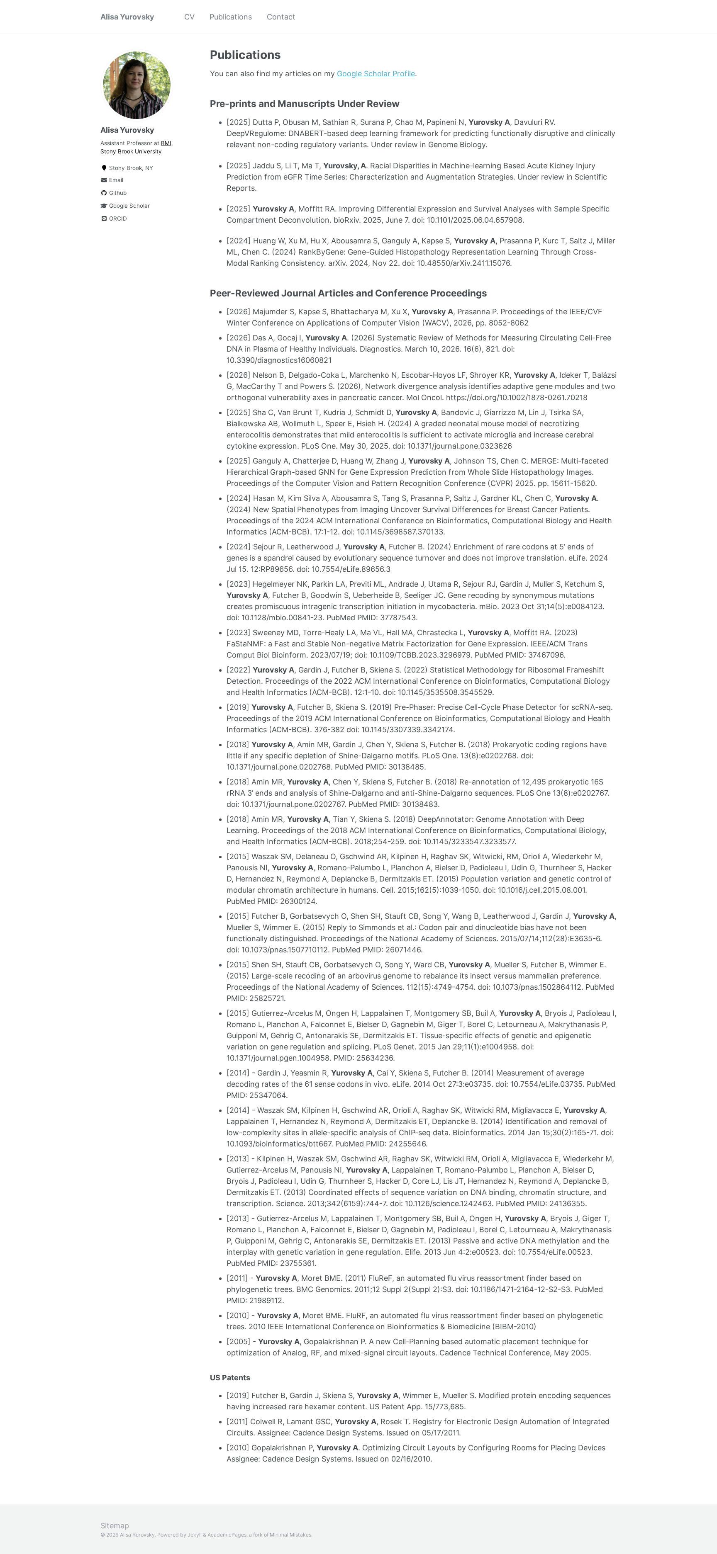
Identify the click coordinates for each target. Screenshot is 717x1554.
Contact (281, 16)
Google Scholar (128, 205)
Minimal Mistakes (290, 1535)
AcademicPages (226, 1535)
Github (117, 192)
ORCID (117, 218)
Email (115, 180)
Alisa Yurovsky (127, 16)
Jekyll (195, 1535)
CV (189, 16)
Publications (231, 16)
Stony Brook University (131, 151)
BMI (166, 143)
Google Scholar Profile (376, 73)
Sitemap (114, 1525)
